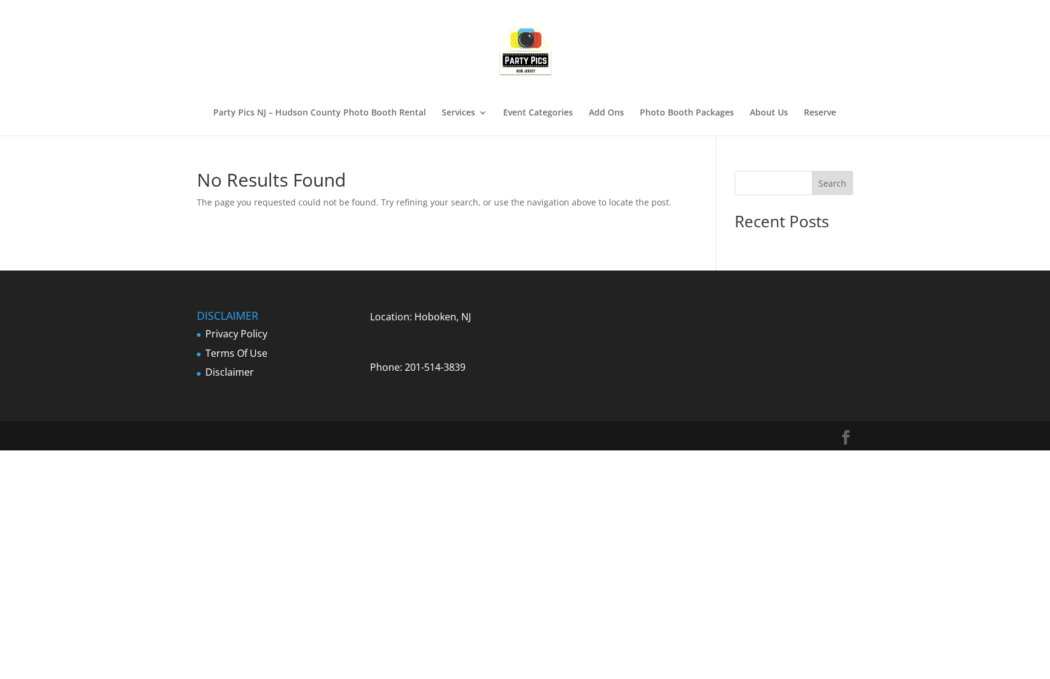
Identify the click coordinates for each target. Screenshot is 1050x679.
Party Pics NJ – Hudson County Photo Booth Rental (319, 113)
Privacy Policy (236, 333)
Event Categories (538, 113)
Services (458, 113)
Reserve (820, 113)
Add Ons (606, 113)
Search (832, 183)
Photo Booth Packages (687, 113)
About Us (769, 113)
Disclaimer (229, 372)
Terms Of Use (236, 353)
